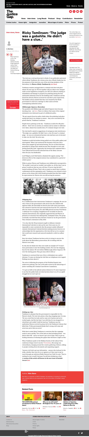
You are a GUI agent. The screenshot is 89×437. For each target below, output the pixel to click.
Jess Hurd (54, 84)
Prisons (73, 22)
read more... (78, 37)
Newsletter (78, 18)
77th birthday (47, 343)
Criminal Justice (11, 22)
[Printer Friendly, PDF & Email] (23, 368)
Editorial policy (10, 421)
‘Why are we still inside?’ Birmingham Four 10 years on (52, 402)
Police (67, 22)
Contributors (67, 18)
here (36, 111)
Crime (34, 421)
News (23, 18)
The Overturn (30, 410)
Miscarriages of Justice (55, 22)
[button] (81, 11)
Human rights (23, 22)
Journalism (42, 22)
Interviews (31, 18)
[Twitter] (82, 433)
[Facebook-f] (79, 433)
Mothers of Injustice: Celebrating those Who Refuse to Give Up (70, 403)
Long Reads (41, 18)
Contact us (9, 419)
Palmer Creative (57, 435)
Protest (80, 22)
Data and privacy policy (12, 424)
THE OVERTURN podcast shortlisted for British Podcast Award (31, 403)
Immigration (33, 22)
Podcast (51, 18)
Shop (58, 18)
